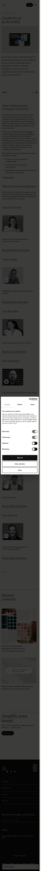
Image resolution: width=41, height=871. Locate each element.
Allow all (20, 457)
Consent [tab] (7, 404)
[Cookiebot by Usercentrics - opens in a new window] (29, 399)
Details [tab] (19, 404)
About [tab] (32, 404)
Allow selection (20, 464)
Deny (20, 470)
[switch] (34, 437)
